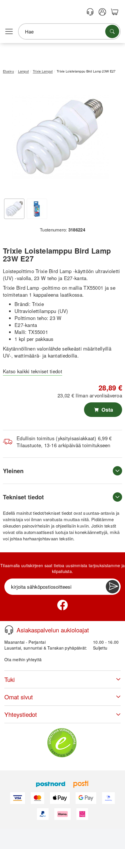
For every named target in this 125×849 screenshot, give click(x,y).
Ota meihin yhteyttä (23, 659)
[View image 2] (37, 209)
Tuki (9, 679)
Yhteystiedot (20, 714)
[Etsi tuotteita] (112, 31)
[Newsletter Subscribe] (112, 586)
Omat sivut (18, 697)
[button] (60, 137)
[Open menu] (9, 32)
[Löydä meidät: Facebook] (62, 605)
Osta (106, 409)
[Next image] (109, 138)
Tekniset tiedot (23, 497)
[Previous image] (11, 138)
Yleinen (13, 470)
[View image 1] (14, 209)
